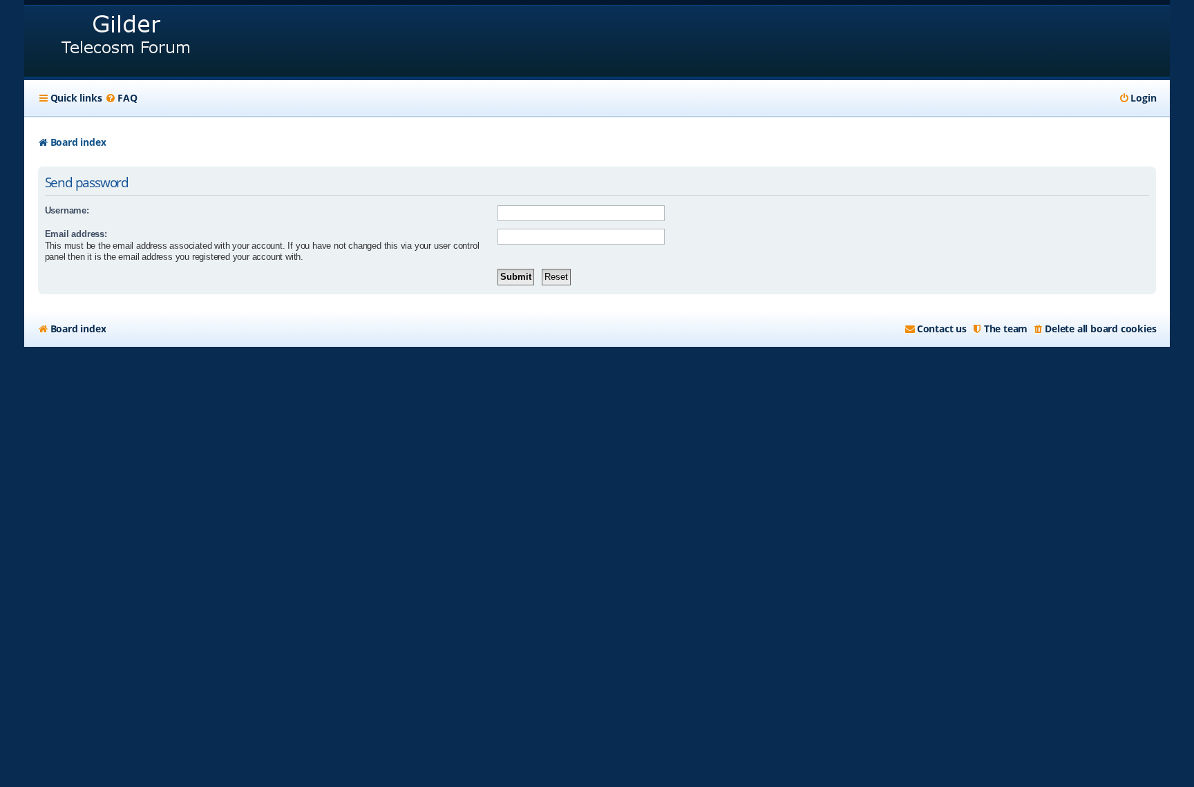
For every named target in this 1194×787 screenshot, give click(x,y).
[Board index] (126, 41)
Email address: (76, 234)
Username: (67, 210)
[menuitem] (121, 98)
